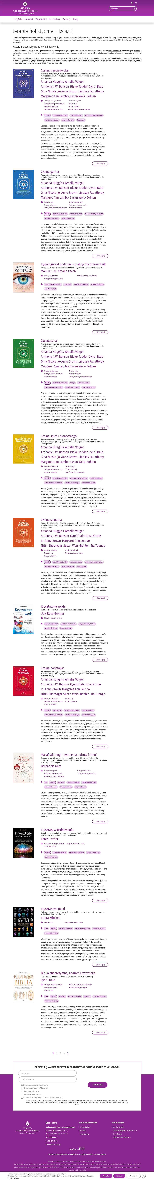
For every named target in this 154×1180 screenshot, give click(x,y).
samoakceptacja (61, 208)
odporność (67, 284)
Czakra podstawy (52, 668)
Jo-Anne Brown (67, 91)
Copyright (96, 1161)
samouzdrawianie (76, 115)
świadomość (60, 104)
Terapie (46, 106)
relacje (72, 383)
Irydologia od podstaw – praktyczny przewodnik (73, 264)
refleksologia (87, 985)
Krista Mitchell (50, 918)
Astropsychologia (74, 109)
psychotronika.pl (88, 1154)
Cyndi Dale (96, 86)
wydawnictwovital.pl (68, 1154)
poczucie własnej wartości (78, 478)
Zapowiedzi (41, 19)
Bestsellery (54, 19)
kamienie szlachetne (51, 624)
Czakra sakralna (51, 520)
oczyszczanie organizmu (53, 284)
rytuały (54, 846)
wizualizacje (54, 106)
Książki (17, 19)
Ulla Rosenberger (52, 613)
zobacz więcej (100, 163)
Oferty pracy (84, 1134)
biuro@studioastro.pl (53, 1145)
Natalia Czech (66, 271)
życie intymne (81, 566)
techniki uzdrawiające (52, 120)
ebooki (47, 115)
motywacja (81, 472)
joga (75, 104)
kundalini (84, 987)
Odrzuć (119, 1176)
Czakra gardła (50, 172)
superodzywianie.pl (100, 1154)
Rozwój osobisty (49, 104)
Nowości (29, 19)
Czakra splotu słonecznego (59, 436)
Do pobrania (117, 1134)
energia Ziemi (57, 710)
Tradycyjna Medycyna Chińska (53, 279)
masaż (60, 774)
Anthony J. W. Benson (55, 86)
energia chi (53, 771)
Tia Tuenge (98, 545)
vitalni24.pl (58, 1154)
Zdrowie (46, 618)
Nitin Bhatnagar (51, 545)
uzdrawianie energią (51, 933)
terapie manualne (66, 787)
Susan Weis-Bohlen (83, 96)
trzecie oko (81, 120)
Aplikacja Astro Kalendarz (122, 1137)
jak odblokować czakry (60, 115)
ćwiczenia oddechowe (57, 776)
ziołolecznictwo (114, 50)
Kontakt (83, 1131)
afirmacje (77, 106)
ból (46, 782)
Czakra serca (49, 340)
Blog (75, 19)
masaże (137, 50)
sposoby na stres (56, 618)
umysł (99, 37)
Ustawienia (133, 1176)
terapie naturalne (50, 289)
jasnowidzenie (85, 109)
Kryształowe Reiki (53, 909)
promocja (87, 996)
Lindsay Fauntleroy (91, 91)
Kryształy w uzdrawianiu (57, 830)
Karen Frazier (49, 839)
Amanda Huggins (52, 82)
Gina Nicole (48, 91)
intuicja (58, 101)
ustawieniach (14, 1178)
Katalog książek (118, 1127)
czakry (60, 109)
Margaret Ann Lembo (55, 96)
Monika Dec (48, 271)
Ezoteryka (47, 844)
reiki (51, 922)
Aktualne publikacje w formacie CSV (125, 1131)
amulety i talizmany (58, 844)
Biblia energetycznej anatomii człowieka (68, 973)
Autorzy (67, 19)
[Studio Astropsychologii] (25, 8)
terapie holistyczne (68, 120)
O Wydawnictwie (85, 1127)
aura (46, 928)
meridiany (61, 782)
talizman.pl (78, 1154)
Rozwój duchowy (49, 101)
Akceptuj (106, 1176)
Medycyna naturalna (50, 109)
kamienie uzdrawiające (68, 624)
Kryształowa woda (53, 606)
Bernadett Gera (51, 766)
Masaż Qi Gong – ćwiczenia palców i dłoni (69, 755)
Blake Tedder (79, 86)
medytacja (77, 101)
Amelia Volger (74, 82)
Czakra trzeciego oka (54, 70)
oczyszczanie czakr (93, 852)
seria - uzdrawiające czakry (94, 115)
